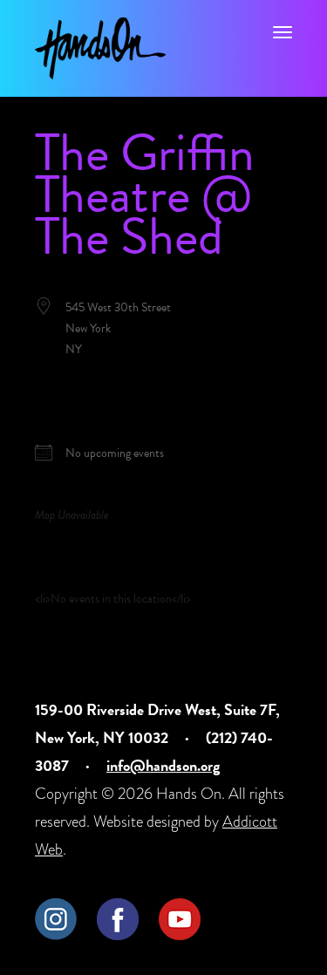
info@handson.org (163, 765)
